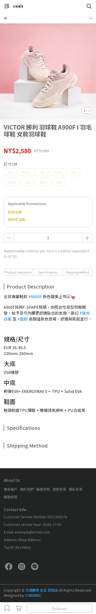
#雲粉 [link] (22, 319)
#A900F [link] (35, 296)
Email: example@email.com (27, 532)
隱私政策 (75, 489)
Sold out (59, 608)
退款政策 (59, 489)
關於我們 (27, 489)
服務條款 (10, 496)
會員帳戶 (10, 489)
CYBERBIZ (33, 595)
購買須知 (43, 489)
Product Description (18, 272)
